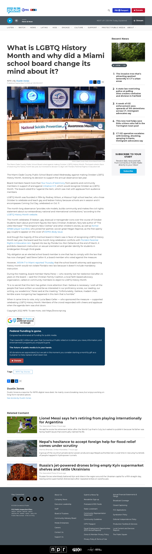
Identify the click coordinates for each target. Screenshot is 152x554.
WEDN (19, 511)
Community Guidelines (93, 519)
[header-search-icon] (109, 10)
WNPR (22, 513)
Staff (56, 509)
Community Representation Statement (95, 514)
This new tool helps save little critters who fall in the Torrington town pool (130, 123)
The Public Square (120, 534)
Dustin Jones (22, 81)
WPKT (27, 513)
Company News (61, 499)
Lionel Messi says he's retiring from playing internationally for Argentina (90, 420)
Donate (139, 10)
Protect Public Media (113, 28)
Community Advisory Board (65, 518)
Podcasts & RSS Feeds (93, 504)
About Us (58, 495)
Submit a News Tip (91, 495)
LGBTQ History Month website (22, 214)
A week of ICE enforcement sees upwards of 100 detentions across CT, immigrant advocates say (130, 108)
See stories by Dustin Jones (19, 398)
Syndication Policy (120, 515)
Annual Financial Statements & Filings (125, 495)
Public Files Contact (17, 515)
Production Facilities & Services (125, 524)
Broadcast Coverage (121, 501)
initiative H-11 (49, 186)
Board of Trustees (61, 514)
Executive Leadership (63, 504)
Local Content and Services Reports (123, 529)
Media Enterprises (62, 523)
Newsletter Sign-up (91, 499)
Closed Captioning (120, 505)
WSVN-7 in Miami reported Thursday (35, 262)
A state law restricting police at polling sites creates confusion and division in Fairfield (128, 92)
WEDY (30, 511)
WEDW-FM (15, 513)
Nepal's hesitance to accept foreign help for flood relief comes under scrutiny (87, 444)
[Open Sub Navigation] (15, 28)
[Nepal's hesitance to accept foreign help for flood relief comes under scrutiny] (22, 448)
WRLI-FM (33, 513)
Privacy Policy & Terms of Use (95, 539)
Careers (58, 528)
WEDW (24, 511)
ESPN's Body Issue (53, 232)
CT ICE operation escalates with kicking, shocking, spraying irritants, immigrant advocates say (130, 137)
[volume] (16, 20)
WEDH (13, 511)
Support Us (59, 537)
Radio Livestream (91, 509)
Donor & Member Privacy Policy (96, 534)
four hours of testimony (53, 183)
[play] (10, 20)
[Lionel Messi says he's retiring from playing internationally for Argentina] (22, 424)
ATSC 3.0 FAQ (29, 515)
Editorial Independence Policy (124, 519)
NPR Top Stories (23, 372)
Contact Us (59, 532)
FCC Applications (119, 510)
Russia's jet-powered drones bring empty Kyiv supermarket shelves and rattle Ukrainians (91, 467)
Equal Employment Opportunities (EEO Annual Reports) (97, 529)
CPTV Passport (89, 524)
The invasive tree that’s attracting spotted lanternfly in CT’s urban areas (128, 77)
